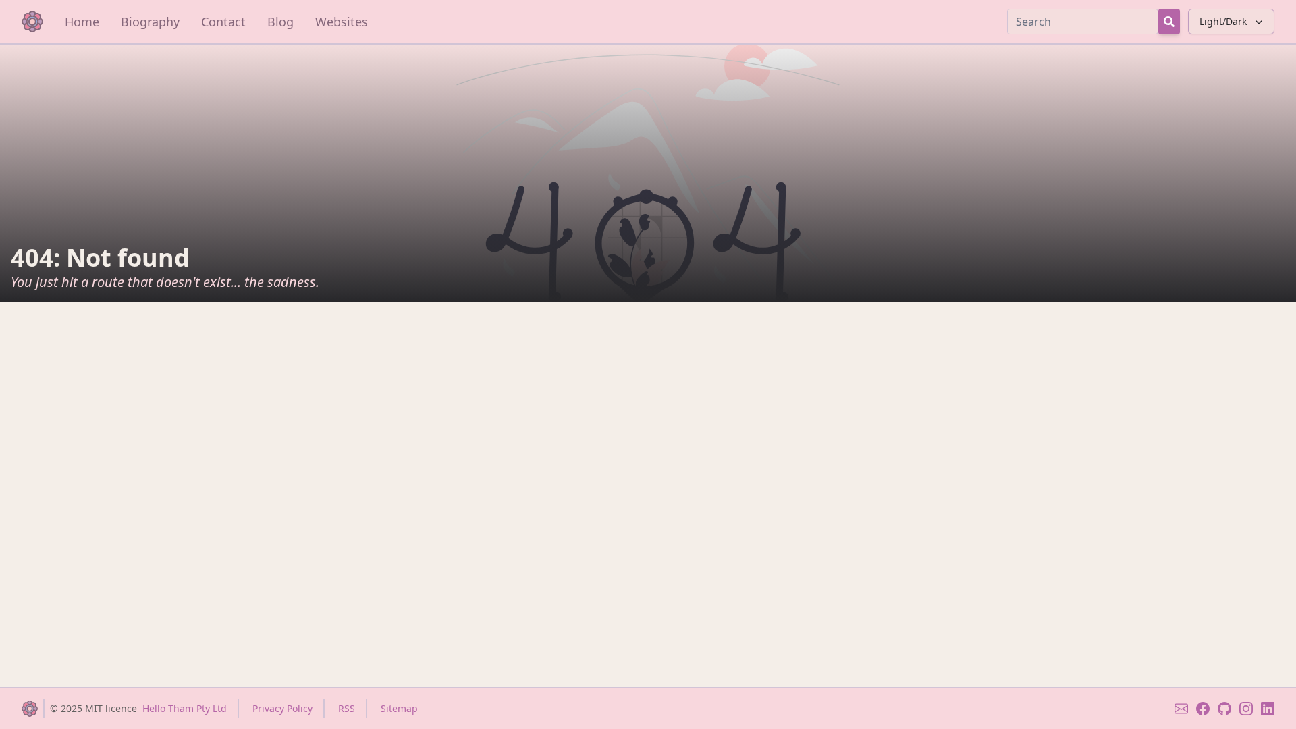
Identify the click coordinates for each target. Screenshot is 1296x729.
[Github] (1224, 709)
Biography (150, 22)
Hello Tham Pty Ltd (184, 708)
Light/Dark (1223, 21)
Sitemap (399, 708)
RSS (346, 708)
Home (82, 22)
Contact (223, 22)
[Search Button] (1169, 21)
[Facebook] (1203, 709)
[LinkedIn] (1267, 709)
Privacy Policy (282, 708)
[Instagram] (1246, 709)
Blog (280, 22)
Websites (341, 22)
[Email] (1181, 709)
